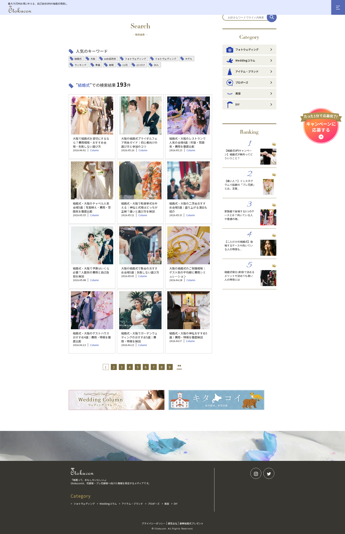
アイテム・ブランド (247, 71)
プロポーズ (241, 82)
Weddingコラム (245, 60)
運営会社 (172, 523)
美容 (238, 93)
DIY (237, 104)
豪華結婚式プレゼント (191, 523)
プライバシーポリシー (154, 523)
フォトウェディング (247, 49)
